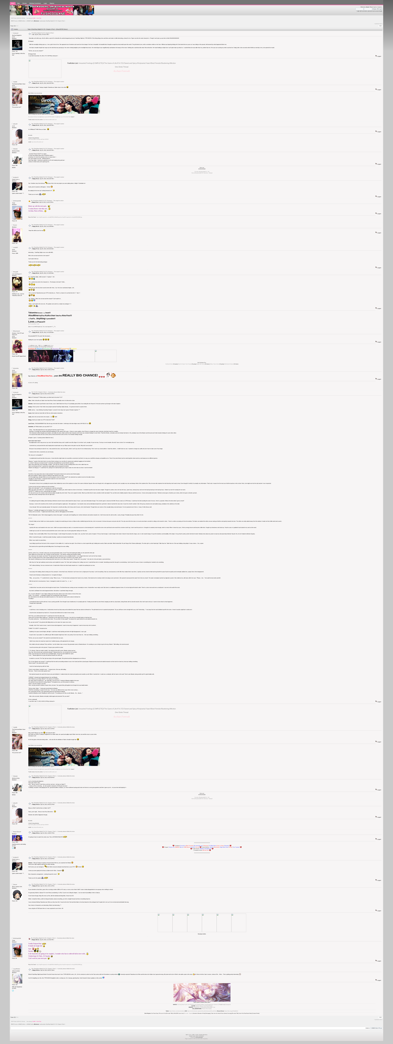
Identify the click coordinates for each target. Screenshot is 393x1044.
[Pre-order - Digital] (188, 1013)
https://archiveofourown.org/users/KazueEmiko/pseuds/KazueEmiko (201, 1011)
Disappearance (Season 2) (216, 1004)
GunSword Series (169, 364)
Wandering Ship (205, 1007)
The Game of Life (110, 63)
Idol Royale (210, 1005)
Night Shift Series (200, 364)
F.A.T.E (120, 63)
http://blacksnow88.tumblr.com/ (50, 119)
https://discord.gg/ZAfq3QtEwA (231, 1011)
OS (206, 1005)
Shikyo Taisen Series (214, 364)
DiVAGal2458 (17, 201)
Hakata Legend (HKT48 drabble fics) (49, 116)
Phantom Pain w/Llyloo (207, 1008)
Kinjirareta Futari (144, 63)
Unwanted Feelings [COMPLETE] (90, 63)
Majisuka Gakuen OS (200, 1005)
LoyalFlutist (16, 969)
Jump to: (367, 1028)
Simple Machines (203, 1034)
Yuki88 (15, 82)
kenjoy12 (16, 177)
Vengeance (228, 1004)
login (374, 7)
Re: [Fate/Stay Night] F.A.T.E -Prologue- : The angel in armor (48, 81)
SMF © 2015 (195, 1034)
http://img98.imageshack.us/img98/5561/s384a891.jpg (48, 217)
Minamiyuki (16, 331)
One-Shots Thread (121, 67)
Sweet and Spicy (130, 63)
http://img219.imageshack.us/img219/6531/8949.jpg (71, 217)
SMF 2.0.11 (188, 1034)
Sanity (199, 1004)
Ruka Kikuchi (17, 831)
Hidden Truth (204, 1004)
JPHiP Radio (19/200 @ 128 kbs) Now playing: (26, 18)
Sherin (15, 884)
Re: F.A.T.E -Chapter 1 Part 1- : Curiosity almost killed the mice (48, 392)
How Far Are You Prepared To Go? (189, 1004)
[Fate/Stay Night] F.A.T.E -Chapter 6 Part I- (43, 33)
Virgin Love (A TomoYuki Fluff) (64, 116)
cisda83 (15, 247)
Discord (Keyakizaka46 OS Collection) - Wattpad (202, 172)
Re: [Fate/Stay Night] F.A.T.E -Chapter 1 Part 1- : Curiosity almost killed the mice (53, 727)
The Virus (179, 1004)
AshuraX (15, 33)
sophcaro (42, 20)
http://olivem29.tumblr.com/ (37, 141)
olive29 (15, 124)
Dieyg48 (15, 272)
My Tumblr (37, 324)
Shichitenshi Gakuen (229, 364)
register (380, 7)
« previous (376, 23)
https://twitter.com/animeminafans (176, 1011)
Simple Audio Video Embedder (196, 1036)
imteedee (16, 368)
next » (380, 23)
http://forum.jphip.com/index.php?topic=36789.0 (38, 139)
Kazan (15, 225)
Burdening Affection (168, 63)
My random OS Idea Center (34, 116)
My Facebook (31, 324)
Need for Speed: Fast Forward (184, 364)
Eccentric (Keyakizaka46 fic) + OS (202, 171)
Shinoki (15, 149)
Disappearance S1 (197, 1007)
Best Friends (155, 63)
